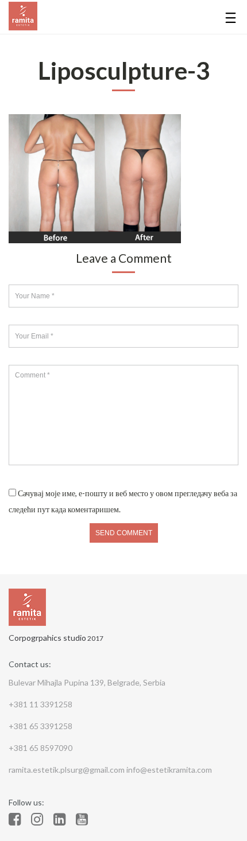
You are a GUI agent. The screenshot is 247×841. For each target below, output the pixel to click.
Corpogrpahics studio (47, 638)
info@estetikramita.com (169, 769)
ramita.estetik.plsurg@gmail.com (67, 769)
